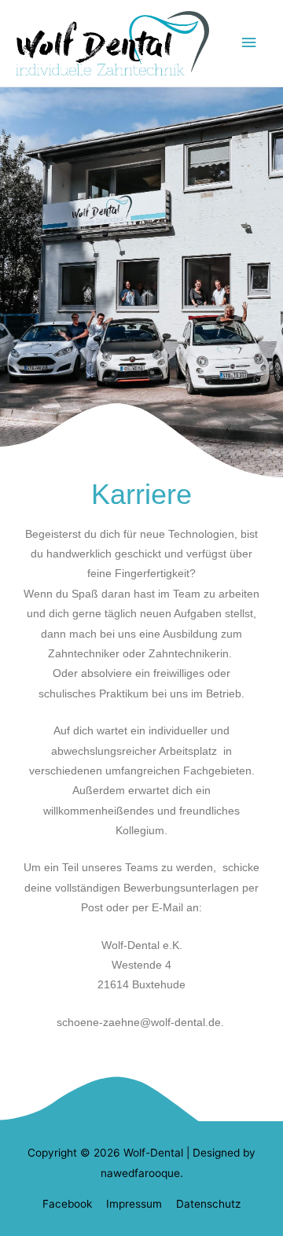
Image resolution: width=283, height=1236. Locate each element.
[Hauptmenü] (249, 43)
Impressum (134, 1203)
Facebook (67, 1203)
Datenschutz (208, 1203)
